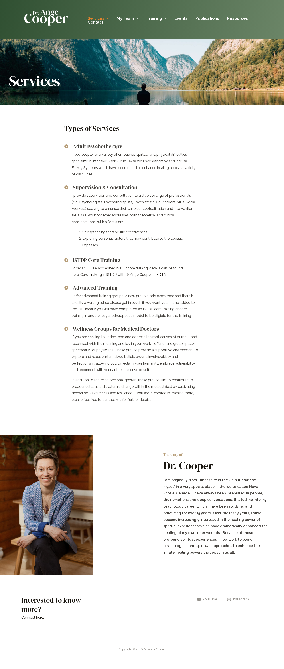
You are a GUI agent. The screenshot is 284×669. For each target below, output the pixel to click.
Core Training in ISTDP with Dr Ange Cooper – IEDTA (123, 275)
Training (154, 18)
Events (180, 18)
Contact (95, 22)
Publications (207, 18)
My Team (125, 18)
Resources (237, 18)
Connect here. (32, 617)
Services (96, 18)
